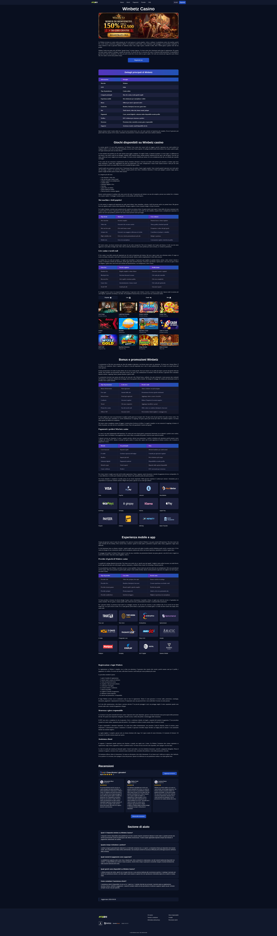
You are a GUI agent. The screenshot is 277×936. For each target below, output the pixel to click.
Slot (168, 297)
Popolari (107, 297)
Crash (147, 297)
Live (127, 297)
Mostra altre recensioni (138, 816)
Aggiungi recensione (169, 773)
